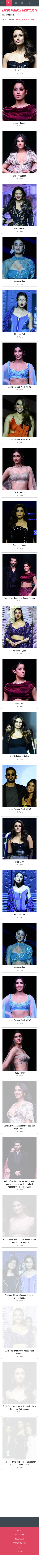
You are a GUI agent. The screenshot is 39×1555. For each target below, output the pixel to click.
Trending (10, 15)
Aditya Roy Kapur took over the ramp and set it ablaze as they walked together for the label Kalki (19, 1184)
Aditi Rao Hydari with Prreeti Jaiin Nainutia (19, 1352)
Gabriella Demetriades (19, 756)
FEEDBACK (19, 1539)
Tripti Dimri (19, 70)
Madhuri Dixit (19, 228)
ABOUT (19, 1530)
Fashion (11, 19)
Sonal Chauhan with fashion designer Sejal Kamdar (19, 1127)
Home (4, 19)
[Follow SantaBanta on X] (29, 3)
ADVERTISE (19, 1534)
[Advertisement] (19, 1492)
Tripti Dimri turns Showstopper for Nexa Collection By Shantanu (19, 1407)
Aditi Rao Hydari (19, 650)
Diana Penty (20, 492)
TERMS (19, 1547)
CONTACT (19, 1552)
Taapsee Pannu (19, 545)
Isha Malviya (19, 281)
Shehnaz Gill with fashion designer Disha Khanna (19, 1296)
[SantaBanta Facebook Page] (16, 3)
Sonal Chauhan (19, 175)
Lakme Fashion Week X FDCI (19, 386)
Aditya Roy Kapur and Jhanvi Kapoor (19, 598)
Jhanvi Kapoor (19, 122)
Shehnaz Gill (19, 334)
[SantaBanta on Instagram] (22, 3)
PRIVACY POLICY (19, 1543)
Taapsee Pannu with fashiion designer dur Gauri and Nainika (19, 1463)
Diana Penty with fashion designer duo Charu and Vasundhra (19, 1241)
